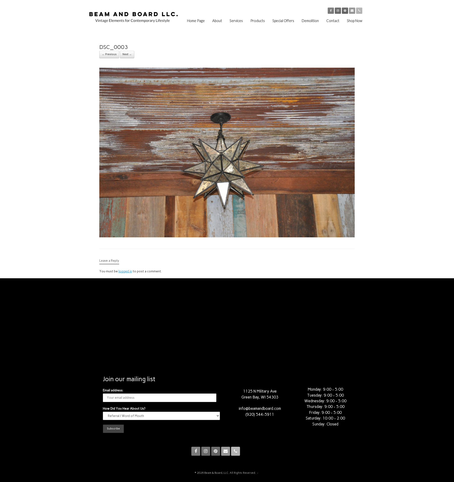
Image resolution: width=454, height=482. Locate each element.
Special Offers (283, 20)
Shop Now (354, 20)
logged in (125, 271)
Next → (127, 54)
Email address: (113, 390)
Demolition (310, 20)
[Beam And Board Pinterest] (345, 11)
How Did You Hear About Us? (124, 408)
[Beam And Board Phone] (359, 11)
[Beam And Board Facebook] (331, 11)
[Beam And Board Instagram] (338, 11)
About (217, 20)
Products (257, 20)
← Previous (109, 54)
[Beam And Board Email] (352, 11)
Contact (332, 20)
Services (236, 20)
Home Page (196, 20)
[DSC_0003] (227, 236)
